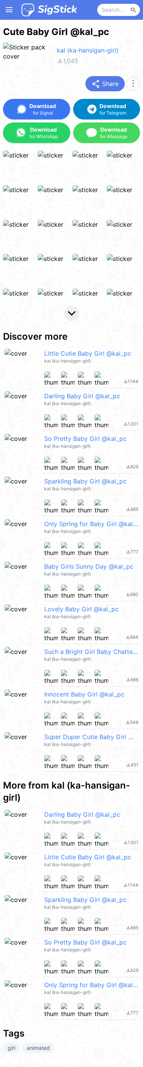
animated (38, 1048)
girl (11, 1048)
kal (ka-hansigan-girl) (88, 50)
